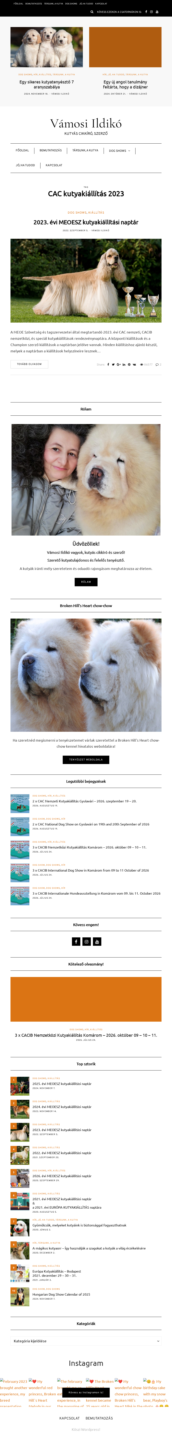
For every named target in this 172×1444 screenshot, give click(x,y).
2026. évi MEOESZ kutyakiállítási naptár (62, 1176)
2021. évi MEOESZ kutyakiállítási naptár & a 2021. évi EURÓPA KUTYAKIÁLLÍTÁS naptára (67, 1203)
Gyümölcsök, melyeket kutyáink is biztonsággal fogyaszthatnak (79, 1225)
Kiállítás (96, 213)
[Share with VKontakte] (134, 365)
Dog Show (39, 819)
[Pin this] (129, 365)
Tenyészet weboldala (86, 760)
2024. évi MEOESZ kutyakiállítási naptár (62, 1106)
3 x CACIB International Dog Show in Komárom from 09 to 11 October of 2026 (91, 870)
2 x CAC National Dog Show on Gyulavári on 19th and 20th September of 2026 (91, 824)
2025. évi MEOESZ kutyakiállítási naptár (62, 1083)
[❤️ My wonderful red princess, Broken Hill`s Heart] (43, 1392)
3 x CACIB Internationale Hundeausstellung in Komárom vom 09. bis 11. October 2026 (96, 893)
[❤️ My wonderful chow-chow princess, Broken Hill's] (129, 1392)
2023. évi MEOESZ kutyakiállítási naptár (86, 222)
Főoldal (18, 4)
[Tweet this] (113, 365)
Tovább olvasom (29, 364)
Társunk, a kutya (53, 4)
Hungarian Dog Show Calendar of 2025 (61, 1294)
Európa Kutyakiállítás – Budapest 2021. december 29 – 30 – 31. (57, 1273)
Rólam (86, 582)
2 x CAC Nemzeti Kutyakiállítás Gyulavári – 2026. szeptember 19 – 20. (85, 801)
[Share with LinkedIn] (123, 365)
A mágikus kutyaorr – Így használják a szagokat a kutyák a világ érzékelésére (89, 1248)
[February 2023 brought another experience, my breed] (14, 1392)
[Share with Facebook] (108, 365)
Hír (26, 75)
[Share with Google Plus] (118, 365)
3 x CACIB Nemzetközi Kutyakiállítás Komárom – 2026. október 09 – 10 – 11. (89, 847)
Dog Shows (71, 4)
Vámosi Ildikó (59, 94)
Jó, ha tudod (86, 4)
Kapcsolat (101, 4)
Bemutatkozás (33, 4)
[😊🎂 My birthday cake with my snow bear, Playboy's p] (157, 1392)
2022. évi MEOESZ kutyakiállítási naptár (62, 1153)
